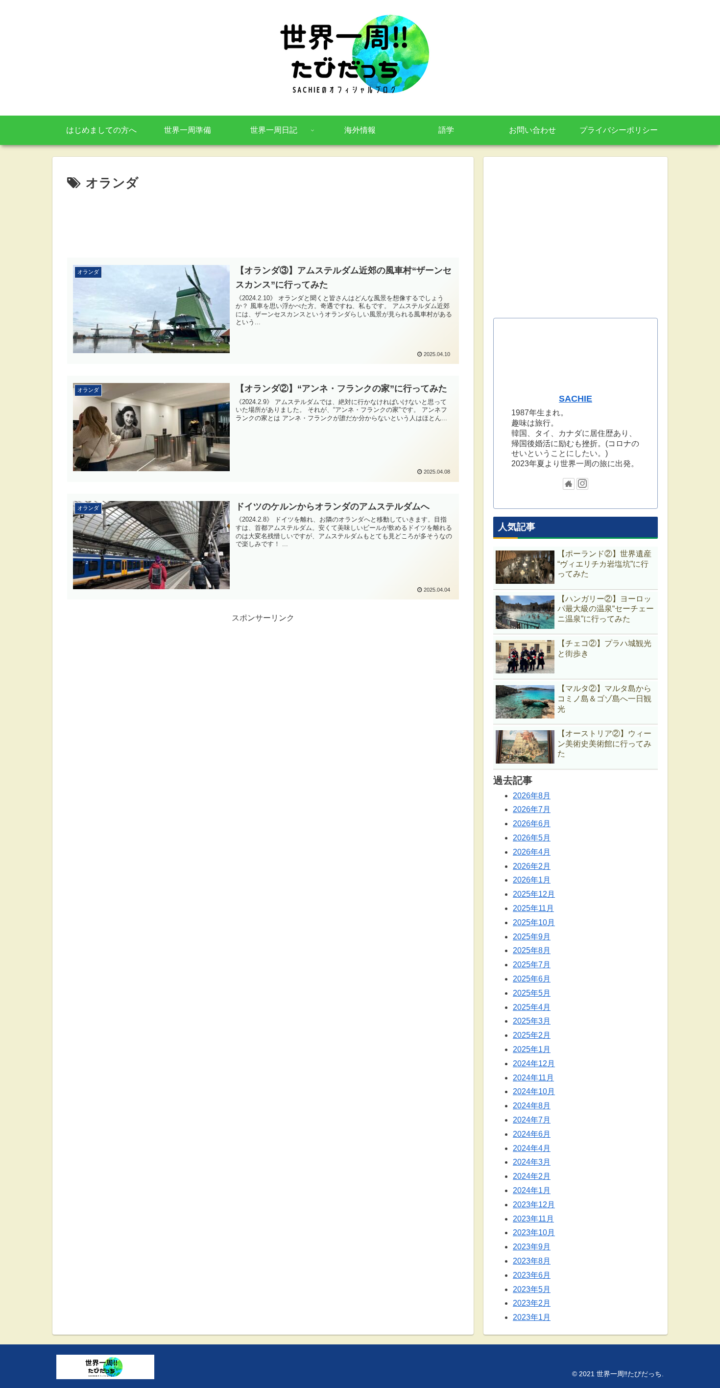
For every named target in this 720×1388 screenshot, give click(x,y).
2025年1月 (532, 1049)
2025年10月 (534, 922)
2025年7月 (532, 964)
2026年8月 (532, 795)
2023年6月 (532, 1275)
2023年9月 (532, 1247)
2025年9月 (532, 937)
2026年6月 (532, 823)
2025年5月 (532, 993)
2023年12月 (534, 1204)
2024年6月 (532, 1134)
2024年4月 (532, 1148)
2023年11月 (533, 1219)
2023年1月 (532, 1317)
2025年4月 (532, 1007)
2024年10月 (534, 1091)
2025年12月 (534, 894)
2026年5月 (532, 838)
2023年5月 (532, 1289)
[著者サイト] (569, 484)
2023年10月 (534, 1232)
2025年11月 (533, 908)
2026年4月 (532, 852)
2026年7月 (532, 809)
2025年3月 (532, 1021)
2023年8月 (532, 1261)
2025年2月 (532, 1035)
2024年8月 (532, 1105)
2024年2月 (532, 1176)
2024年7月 (532, 1120)
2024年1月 (532, 1190)
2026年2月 (532, 866)
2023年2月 (532, 1303)
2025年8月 (532, 950)
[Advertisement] (263, 221)
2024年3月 (532, 1162)
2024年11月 (533, 1078)
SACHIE (575, 399)
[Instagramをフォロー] (582, 484)
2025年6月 (532, 979)
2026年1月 (532, 880)
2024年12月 (534, 1063)
